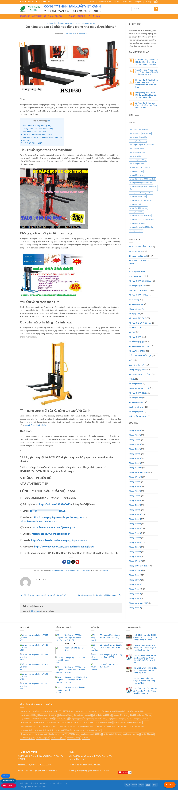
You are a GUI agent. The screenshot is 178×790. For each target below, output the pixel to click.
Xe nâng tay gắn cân (137, 286)
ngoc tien (82, 34)
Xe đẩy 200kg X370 (58, 738)
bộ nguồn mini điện (65, 715)
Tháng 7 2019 (135, 584)
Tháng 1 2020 (135, 557)
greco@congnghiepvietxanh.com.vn (41, 770)
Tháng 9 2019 (135, 575)
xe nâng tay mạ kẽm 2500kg (91, 734)
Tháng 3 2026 (135, 454)
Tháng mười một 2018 (138, 603)
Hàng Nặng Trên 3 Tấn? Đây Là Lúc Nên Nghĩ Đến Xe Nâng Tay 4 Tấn (146, 95)
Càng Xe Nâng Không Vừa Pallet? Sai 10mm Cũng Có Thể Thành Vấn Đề (146, 72)
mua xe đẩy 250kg (61, 719)
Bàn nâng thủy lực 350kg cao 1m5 (113, 711)
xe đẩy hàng (134, 300)
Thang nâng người (136, 309)
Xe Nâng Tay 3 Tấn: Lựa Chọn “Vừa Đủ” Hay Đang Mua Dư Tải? (146, 105)
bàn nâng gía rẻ (135, 133)
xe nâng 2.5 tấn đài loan (67, 726)
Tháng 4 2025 (135, 505)
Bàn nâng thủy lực (136, 365)
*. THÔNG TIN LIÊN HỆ (31, 143)
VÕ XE (132, 360)
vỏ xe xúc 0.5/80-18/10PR (83, 722)
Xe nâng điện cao (136, 412)
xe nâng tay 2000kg (136, 212)
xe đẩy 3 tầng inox (43, 738)
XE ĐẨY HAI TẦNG (137, 351)
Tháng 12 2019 (135, 561)
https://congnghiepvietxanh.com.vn (39, 521)
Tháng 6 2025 (135, 496)
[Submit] (156, 9)
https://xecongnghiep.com (47, 517)
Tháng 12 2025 (135, 468)
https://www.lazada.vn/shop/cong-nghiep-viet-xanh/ (59, 540)
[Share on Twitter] (69, 562)
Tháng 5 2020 (135, 538)
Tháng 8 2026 (135, 430)
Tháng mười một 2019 (138, 566)
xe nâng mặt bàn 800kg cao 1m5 (141, 200)
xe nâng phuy (139, 726)
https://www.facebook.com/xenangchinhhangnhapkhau (64, 547)
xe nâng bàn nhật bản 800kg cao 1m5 (142, 179)
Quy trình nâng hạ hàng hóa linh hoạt (36, 134)
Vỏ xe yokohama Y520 (28, 726)
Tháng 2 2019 (135, 594)
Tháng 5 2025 (135, 501)
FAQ (130, 2)
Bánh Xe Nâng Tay (136, 407)
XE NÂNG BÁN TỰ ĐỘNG (140, 374)
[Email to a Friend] (73, 562)
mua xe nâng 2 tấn (136, 167)
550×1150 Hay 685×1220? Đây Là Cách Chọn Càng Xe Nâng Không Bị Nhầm (146, 62)
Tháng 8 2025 (135, 486)
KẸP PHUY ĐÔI (135, 328)
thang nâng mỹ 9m (125, 719)
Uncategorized (71, 23)
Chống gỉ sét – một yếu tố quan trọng (37, 129)
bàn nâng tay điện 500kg (138, 141)
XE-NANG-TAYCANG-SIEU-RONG (141, 262)
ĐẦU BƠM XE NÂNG (138, 416)
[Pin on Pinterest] (77, 562)
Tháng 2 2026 (135, 458)
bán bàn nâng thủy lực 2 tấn (47, 715)
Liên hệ (124, 2)
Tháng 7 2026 (135, 435)
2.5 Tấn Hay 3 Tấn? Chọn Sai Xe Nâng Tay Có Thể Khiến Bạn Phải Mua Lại (145, 691)
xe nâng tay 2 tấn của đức (138, 208)
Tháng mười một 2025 (138, 472)
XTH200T (85, 738)
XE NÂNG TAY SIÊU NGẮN (140, 281)
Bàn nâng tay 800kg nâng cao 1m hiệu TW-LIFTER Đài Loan (52, 711)
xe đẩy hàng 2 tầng (73, 738)
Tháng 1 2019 (135, 598)
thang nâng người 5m (141, 719)
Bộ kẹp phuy (134, 314)
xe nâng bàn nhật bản (137, 175)
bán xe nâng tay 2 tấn (137, 164)
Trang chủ (25, 16)
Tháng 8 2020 (135, 524)
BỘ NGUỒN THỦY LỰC (139, 388)
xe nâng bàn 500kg (136, 171)
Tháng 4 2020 (135, 542)
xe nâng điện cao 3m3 (137, 223)
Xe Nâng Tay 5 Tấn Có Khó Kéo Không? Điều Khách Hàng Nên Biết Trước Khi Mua (146, 83)
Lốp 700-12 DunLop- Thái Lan (140, 715)
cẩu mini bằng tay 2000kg (102, 715)
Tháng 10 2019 (135, 570)
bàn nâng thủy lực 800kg (136, 711)
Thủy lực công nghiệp (86, 23)
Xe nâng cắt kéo (135, 384)
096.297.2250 (44, 765)
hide (48, 121)
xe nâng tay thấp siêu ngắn (112, 734)
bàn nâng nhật (25, 711)
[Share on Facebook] (64, 562)
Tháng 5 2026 (135, 444)
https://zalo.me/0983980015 (55, 504)
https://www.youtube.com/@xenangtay (54, 527)
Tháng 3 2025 (135, 510)
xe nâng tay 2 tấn (135, 204)
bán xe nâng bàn (135, 156)
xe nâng (147, 167)
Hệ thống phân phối (104, 2)
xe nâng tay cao (79, 730)
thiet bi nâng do (39, 722)
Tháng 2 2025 (135, 514)
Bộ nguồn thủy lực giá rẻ (82, 715)
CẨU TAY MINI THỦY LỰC (140, 356)
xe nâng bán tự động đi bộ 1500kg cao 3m (143, 188)
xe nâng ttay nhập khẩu (131, 734)
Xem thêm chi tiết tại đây (35, 425)
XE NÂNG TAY (135, 337)
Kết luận (25, 140)
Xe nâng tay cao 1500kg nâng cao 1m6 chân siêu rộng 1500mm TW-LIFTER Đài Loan (50, 734)
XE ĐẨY (132, 332)
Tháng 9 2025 (135, 482)
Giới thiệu (92, 2)
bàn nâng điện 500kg (137, 148)
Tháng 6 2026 (135, 440)
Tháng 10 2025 (135, 477)
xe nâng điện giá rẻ (136, 231)
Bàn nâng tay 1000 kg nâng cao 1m (88, 711)
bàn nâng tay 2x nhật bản (138, 137)
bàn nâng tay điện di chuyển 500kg (142, 145)
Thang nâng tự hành (137, 370)
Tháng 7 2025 (135, 491)
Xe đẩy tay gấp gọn (137, 342)
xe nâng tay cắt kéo (137, 272)
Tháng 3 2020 (135, 547)
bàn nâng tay (146, 133)
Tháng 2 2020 (135, 552)
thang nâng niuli (26, 722)
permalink (104, 570)
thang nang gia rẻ (76, 719)
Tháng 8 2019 (135, 580)
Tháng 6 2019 (135, 589)
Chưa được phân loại (55, 23)
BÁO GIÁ (169, 785)
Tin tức (116, 2)
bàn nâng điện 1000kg (28, 715)
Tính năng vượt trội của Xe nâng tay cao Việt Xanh (41, 137)
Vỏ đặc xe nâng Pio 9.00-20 (47, 726)
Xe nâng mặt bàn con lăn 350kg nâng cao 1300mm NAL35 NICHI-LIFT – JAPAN (105, 726)
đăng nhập (35, 611)
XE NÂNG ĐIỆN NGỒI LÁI (140, 323)
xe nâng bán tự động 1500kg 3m (141, 182)
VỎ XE (132, 379)
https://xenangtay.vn (74, 517)
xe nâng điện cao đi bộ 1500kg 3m (141, 227)
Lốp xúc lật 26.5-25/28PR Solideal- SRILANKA (37, 719)
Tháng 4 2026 (135, 449)
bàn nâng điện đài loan (137, 152)
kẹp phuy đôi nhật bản (120, 715)
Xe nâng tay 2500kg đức (63, 730)
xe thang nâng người (28, 738)
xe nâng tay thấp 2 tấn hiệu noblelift (142, 219)
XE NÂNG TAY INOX (138, 393)
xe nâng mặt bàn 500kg (138, 196)
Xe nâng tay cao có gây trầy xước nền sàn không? (45, 595)
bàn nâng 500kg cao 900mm (139, 129)
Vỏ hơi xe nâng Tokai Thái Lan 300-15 (59, 722)
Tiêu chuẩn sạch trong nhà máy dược (36, 126)
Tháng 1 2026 (135, 463)
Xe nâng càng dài (136, 304)
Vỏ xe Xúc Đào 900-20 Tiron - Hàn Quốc (128, 722)
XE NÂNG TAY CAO (137, 318)
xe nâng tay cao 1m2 (94, 730)
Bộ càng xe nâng (136, 398)
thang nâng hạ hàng (109, 719)
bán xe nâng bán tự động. (138, 160)
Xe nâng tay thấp (136, 402)
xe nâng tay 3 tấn (26, 730)
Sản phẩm (48, 16)
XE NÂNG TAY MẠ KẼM (139, 295)
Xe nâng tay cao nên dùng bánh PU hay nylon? (98, 595)
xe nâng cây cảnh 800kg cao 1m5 (141, 193)
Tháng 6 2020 (135, 533)
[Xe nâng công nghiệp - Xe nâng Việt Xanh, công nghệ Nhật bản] (30, 8)
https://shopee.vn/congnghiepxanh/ (51, 534)
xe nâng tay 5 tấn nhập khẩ (44, 730)
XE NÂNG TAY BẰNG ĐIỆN (140, 247)
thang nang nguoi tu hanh (92, 719)
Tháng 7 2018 (135, 608)
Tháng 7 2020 (135, 528)
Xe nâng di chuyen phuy (139, 346)
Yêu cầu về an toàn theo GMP (33, 131)
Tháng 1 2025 (135, 519)
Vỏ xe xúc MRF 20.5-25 (104, 722)
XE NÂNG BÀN (135, 251)
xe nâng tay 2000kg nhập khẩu (140, 215)
